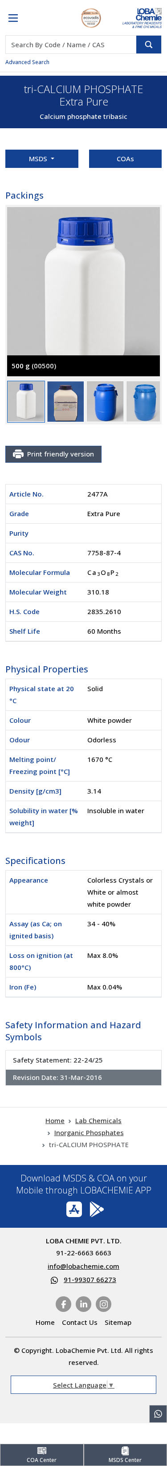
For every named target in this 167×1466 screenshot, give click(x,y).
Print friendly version (60, 453)
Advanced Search (27, 62)
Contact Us (80, 1322)
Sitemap (118, 1322)
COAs (125, 158)
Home (55, 1120)
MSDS (39, 158)
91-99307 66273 (90, 1279)
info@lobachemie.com (83, 1266)
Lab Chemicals (98, 1120)
